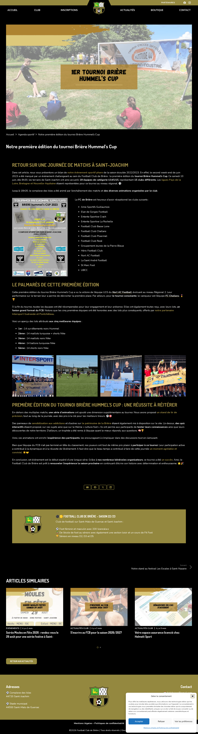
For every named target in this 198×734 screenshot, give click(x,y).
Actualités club (79, 628)
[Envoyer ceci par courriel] (87, 487)
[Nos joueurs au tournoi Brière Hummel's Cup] (33, 376)
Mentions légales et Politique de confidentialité (161, 728)
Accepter (139, 721)
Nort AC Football (122, 292)
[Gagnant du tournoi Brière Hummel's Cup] (165, 376)
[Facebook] (184, 2)
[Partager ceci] (95, 487)
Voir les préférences (183, 721)
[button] (192, 696)
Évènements (12, 628)
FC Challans (172, 295)
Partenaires (168, 2)
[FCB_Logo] (99, 8)
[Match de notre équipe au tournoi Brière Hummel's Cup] (77, 376)
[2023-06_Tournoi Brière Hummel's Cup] (40, 237)
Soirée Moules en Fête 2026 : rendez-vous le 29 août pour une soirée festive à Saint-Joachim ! (32, 636)
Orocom (125, 730)
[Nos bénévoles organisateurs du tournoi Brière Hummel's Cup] (121, 376)
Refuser (161, 721)
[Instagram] (189, 2)
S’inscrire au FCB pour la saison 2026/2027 (96, 632)
